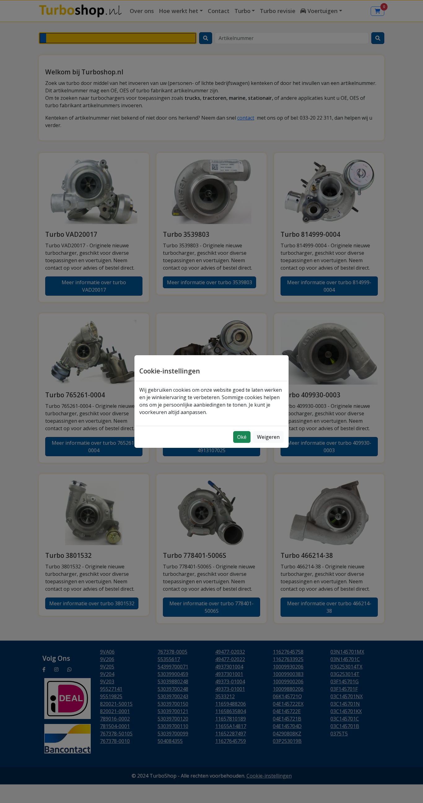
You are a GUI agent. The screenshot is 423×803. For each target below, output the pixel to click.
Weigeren (268, 437)
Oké (241, 437)
